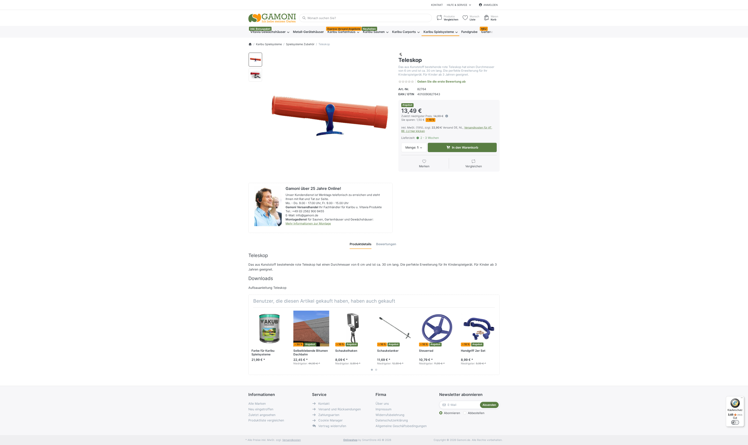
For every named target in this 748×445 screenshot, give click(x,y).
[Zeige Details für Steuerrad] (437, 328)
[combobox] (365, 18)
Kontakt (437, 4)
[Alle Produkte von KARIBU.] (400, 54)
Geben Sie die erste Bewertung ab (441, 81)
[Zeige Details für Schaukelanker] (395, 328)
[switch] (735, 422)
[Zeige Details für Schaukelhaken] (353, 328)
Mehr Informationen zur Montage (308, 223)
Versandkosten (291, 439)
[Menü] (741, 398)
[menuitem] (269, 31)
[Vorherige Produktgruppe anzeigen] (253, 341)
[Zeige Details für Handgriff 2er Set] (479, 328)
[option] (255, 59)
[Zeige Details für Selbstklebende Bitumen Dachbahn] (311, 328)
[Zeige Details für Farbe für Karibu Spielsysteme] (269, 328)
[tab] (360, 244)
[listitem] (329, 115)
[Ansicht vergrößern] (329, 115)
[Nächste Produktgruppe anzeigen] (495, 341)
